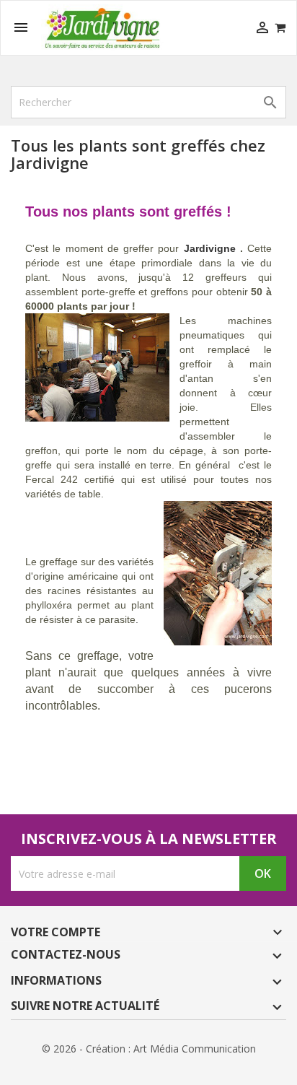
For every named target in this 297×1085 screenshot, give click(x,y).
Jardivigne (210, 248)
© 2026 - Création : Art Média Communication (149, 1048)
